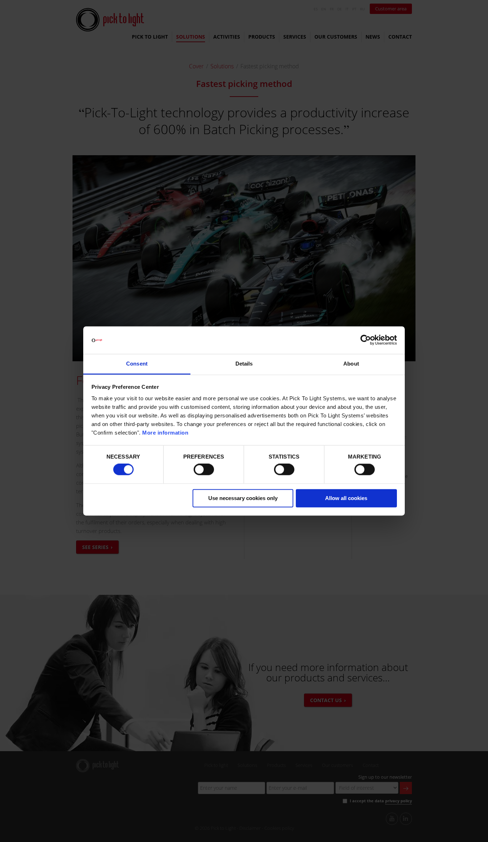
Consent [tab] (137, 364)
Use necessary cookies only (243, 498)
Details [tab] (244, 364)
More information (165, 433)
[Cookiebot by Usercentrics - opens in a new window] (365, 340)
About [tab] (351, 364)
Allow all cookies (346, 498)
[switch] (204, 469)
